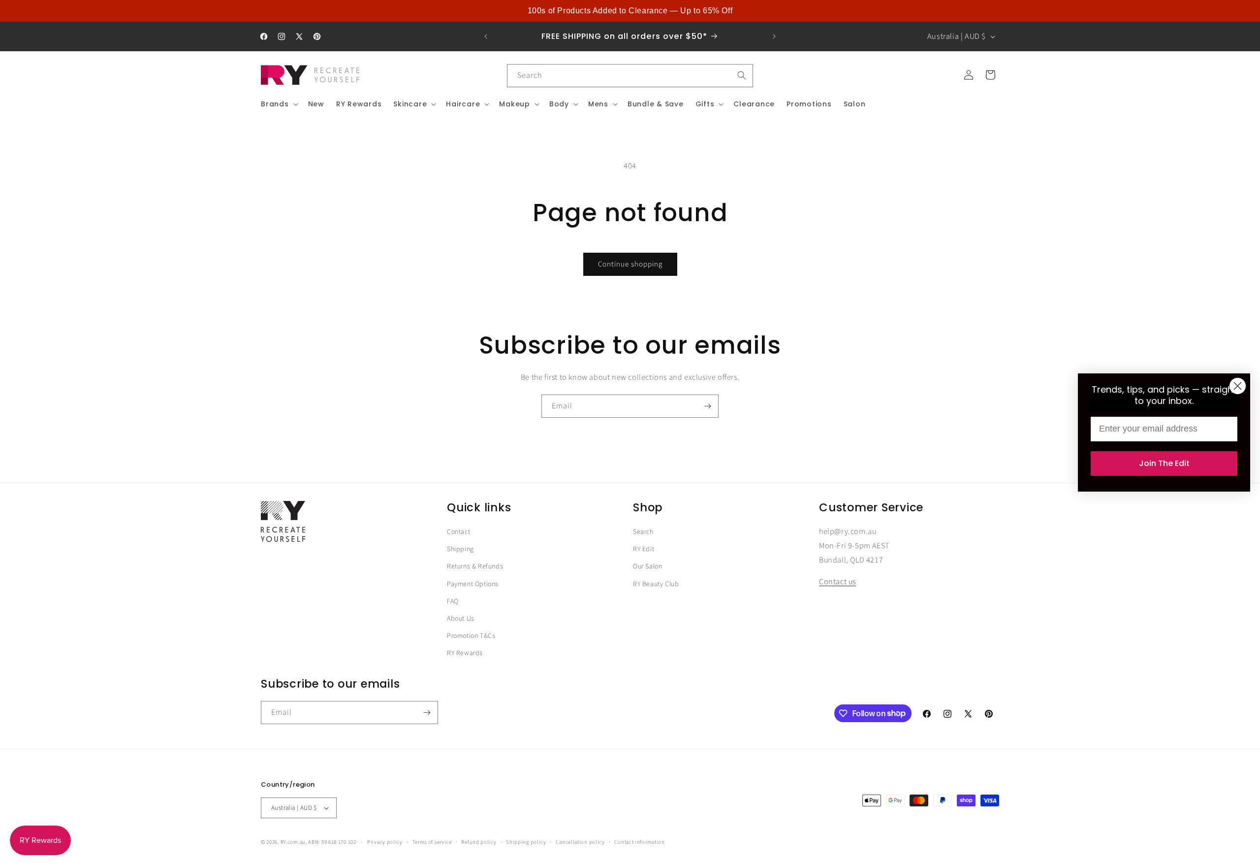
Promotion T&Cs (471, 636)
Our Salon (647, 567)
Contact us (837, 582)
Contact (458, 532)
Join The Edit (1164, 463)
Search (643, 532)
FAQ (453, 601)
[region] (630, 11)
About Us (460, 619)
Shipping (460, 549)
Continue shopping (630, 264)
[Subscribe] (707, 406)
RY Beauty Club (656, 584)
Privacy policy (385, 841)
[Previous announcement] (486, 36)
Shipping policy (526, 841)
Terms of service (432, 841)
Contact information (639, 841)
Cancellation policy (580, 841)
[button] (278, 104)
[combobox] (630, 76)
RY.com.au (293, 842)
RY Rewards (465, 653)
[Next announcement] (774, 36)
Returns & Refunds (475, 567)
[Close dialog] (1237, 386)
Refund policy (478, 841)
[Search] (742, 75)
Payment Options (473, 584)
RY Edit (643, 549)
